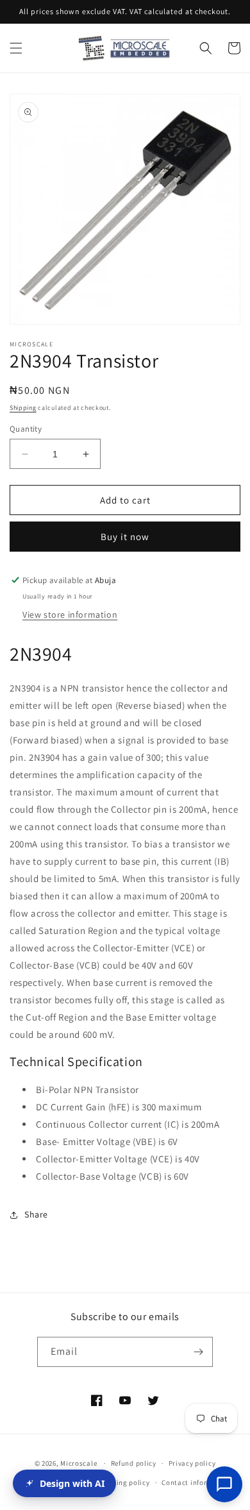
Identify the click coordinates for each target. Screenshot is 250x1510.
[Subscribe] (198, 1352)
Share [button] (36, 1214)
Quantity (26, 428)
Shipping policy (123, 1482)
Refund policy (133, 1463)
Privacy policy (192, 1463)
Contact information (196, 1482)
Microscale (78, 1463)
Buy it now (125, 536)
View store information (69, 614)
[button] (16, 48)
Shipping (23, 407)
